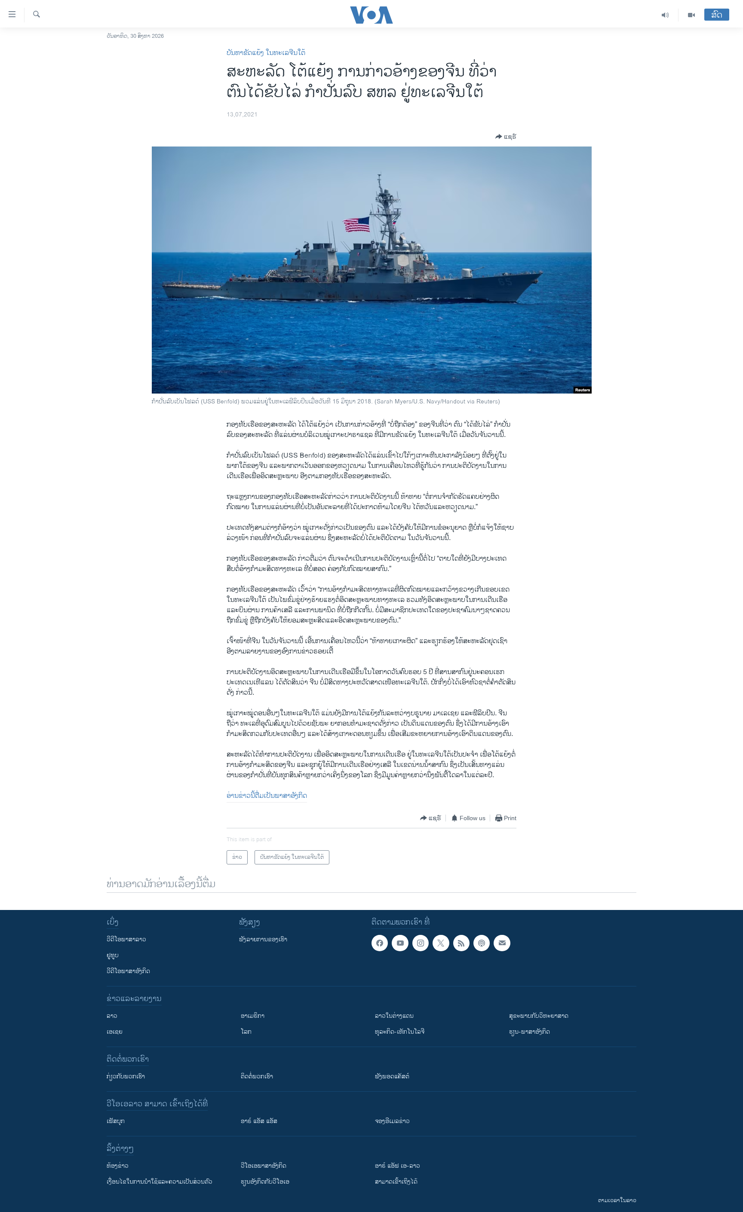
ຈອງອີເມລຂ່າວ (392, 1121)
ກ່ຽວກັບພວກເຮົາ (126, 1076)
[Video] (691, 15)
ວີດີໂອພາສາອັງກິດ (128, 971)
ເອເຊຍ (115, 1031)
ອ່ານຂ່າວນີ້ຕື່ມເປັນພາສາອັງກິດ (267, 796)
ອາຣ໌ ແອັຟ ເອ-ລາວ (397, 1165)
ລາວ (112, 1015)
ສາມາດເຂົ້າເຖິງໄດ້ (396, 1181)
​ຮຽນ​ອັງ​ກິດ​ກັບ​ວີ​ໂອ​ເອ (265, 1181)
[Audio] (665, 15)
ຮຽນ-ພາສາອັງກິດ (529, 1031)
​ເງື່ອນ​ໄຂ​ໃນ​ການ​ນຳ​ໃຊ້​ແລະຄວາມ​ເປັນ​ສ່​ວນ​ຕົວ (159, 1181)
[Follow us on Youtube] (400, 943)
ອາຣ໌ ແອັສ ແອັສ (259, 1121)
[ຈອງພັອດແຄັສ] (502, 943)
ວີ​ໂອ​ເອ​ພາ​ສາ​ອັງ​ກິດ (263, 1165)
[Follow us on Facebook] (380, 943)
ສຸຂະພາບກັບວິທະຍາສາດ (538, 1015)
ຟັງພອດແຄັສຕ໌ (392, 1076)
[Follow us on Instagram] (420, 943)
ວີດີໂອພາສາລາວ (126, 939)
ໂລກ (246, 1031)
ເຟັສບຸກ (116, 1121)
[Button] (505, 136)
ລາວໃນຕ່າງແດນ (394, 1015)
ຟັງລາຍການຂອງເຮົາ (263, 939)
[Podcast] (481, 943)
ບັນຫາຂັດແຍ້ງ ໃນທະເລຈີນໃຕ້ (266, 53)
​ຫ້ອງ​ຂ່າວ (118, 1165)
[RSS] (461, 943)
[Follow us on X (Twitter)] (441, 943)
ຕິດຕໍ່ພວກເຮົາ (257, 1076)
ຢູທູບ (113, 955)
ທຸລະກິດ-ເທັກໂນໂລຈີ (399, 1031)
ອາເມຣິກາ (252, 1015)
